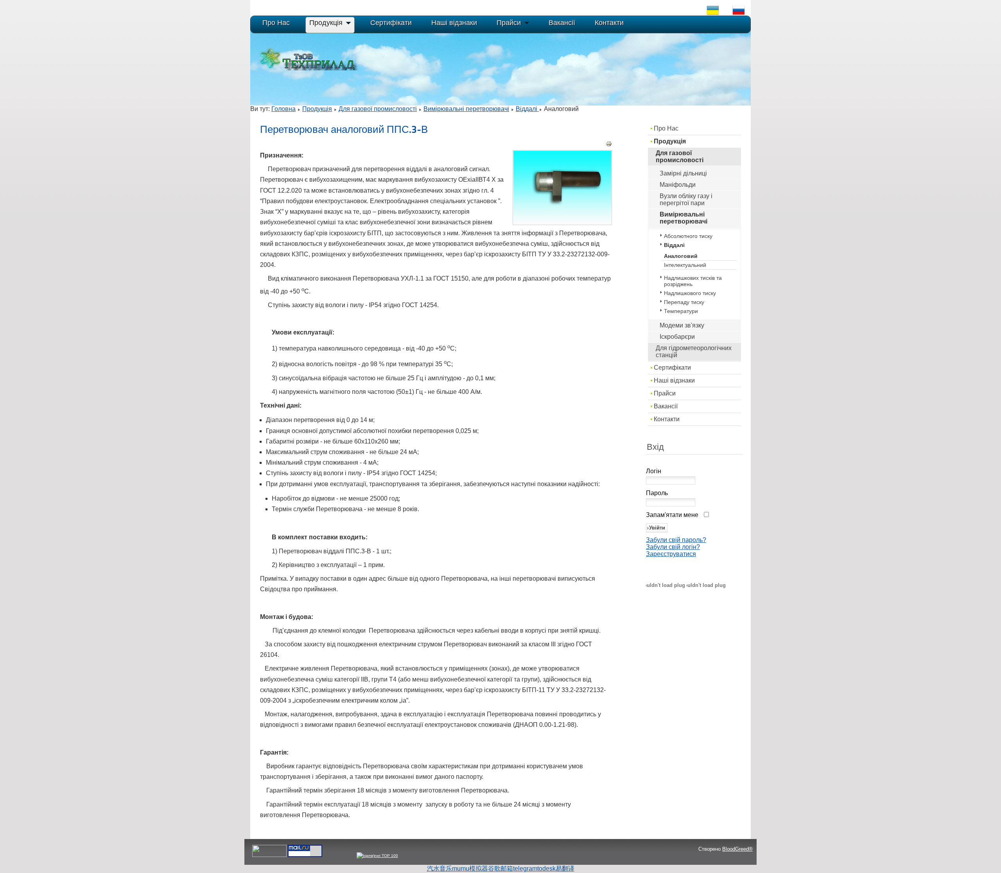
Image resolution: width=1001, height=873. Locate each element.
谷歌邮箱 (500, 868)
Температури (681, 311)
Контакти (667, 419)
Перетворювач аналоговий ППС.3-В (344, 129)
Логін (653, 471)
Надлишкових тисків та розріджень (693, 281)
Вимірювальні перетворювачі (466, 109)
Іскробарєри (677, 336)
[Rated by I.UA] (269, 855)
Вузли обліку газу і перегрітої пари (686, 199)
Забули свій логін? (673, 547)
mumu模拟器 (470, 868)
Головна (283, 109)
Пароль (657, 493)
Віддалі (527, 109)
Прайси (665, 393)
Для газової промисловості (378, 109)
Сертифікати (672, 367)
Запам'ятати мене (672, 515)
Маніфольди (678, 184)
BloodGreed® (737, 849)
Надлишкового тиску (690, 293)
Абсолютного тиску (688, 236)
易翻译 (565, 868)
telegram (525, 868)
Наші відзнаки (674, 380)
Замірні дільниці (683, 173)
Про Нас (666, 128)
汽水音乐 (439, 868)
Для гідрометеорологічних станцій (694, 351)
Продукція (317, 109)
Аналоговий (681, 256)
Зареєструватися (671, 554)
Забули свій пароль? (676, 540)
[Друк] (609, 144)
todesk (546, 868)
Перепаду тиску (684, 302)
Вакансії (666, 406)
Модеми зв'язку (682, 325)
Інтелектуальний (685, 265)
